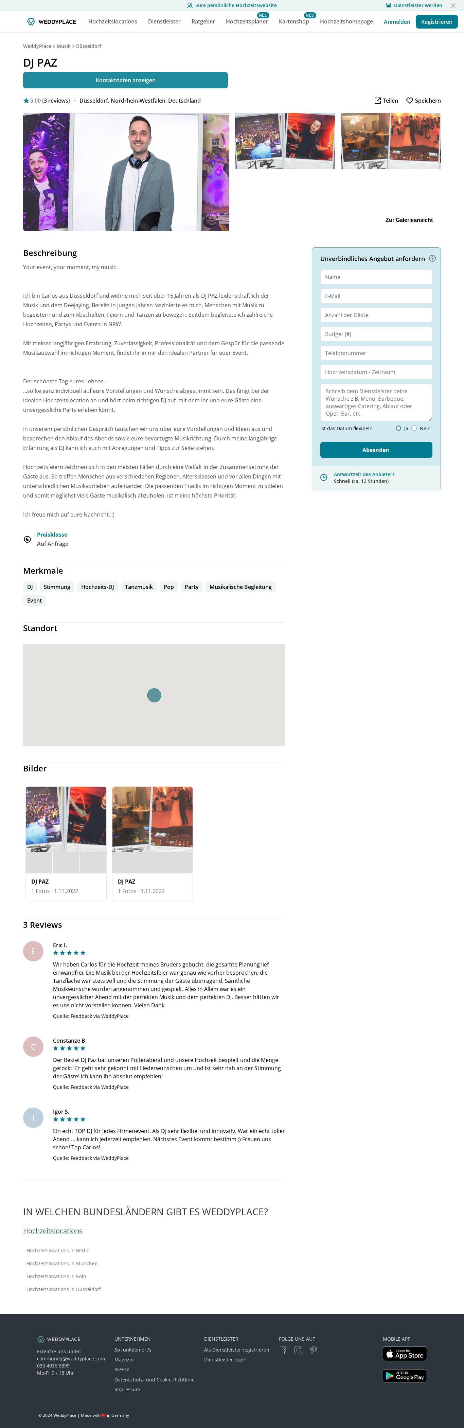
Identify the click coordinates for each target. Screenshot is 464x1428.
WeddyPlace (37, 46)
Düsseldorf (88, 46)
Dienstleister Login (225, 1359)
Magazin (124, 1359)
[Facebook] (283, 1351)
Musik (64, 46)
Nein (425, 428)
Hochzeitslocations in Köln (56, 1276)
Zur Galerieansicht (409, 220)
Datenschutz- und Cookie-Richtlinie (154, 1379)
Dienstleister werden (418, 5)
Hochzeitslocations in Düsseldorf (63, 1289)
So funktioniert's (132, 1349)
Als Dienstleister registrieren (236, 1349)
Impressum (127, 1389)
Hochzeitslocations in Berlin (58, 1251)
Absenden (375, 450)
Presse (121, 1369)
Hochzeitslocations (53, 1230)
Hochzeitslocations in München (62, 1263)
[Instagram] (298, 1351)
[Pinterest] (313, 1351)
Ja (406, 428)
